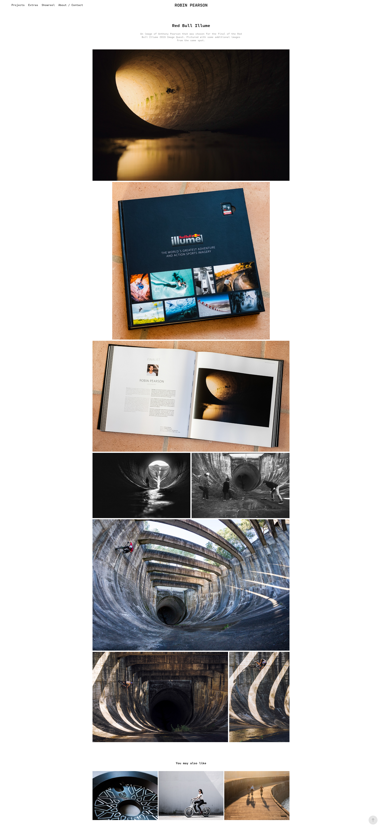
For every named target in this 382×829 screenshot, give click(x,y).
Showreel (48, 5)
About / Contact (70, 5)
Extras (33, 5)
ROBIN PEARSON (191, 5)
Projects (18, 5)
